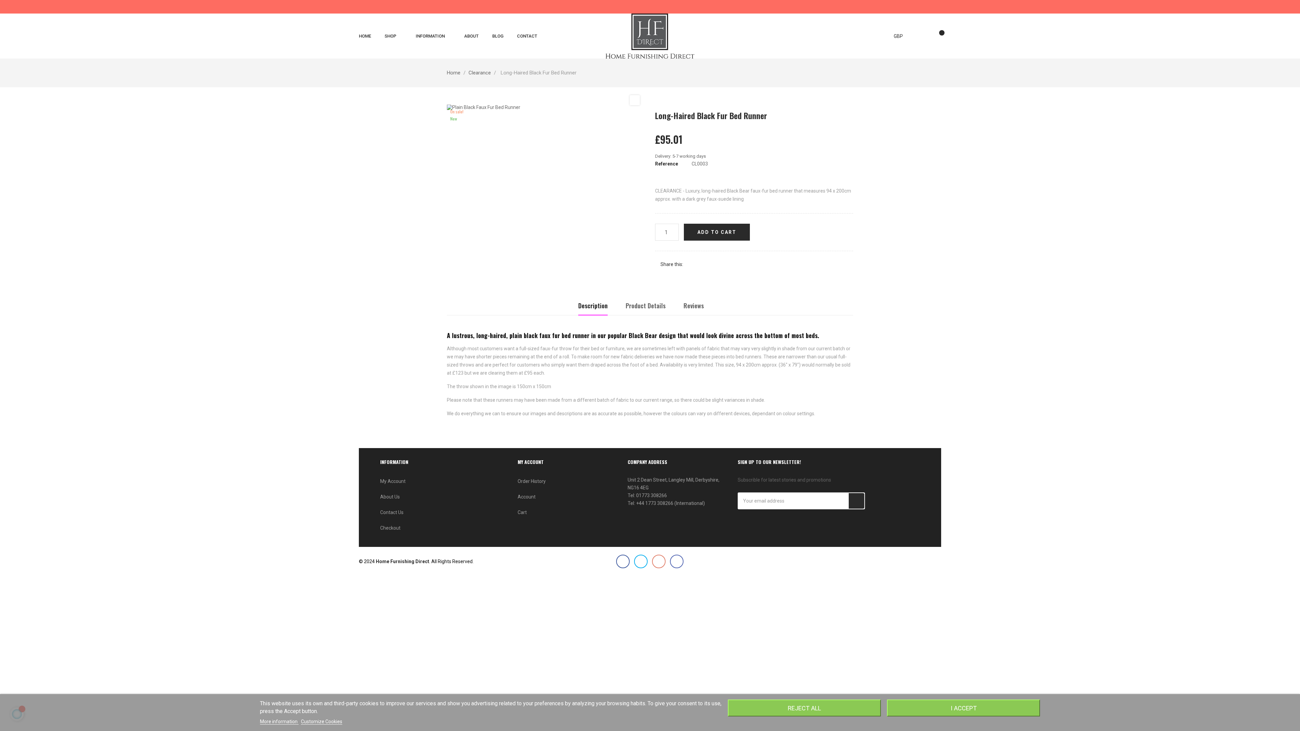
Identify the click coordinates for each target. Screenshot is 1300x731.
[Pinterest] (712, 264)
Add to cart (716, 232)
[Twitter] (641, 561)
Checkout (390, 528)
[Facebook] (623, 561)
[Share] (691, 264)
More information (279, 721)
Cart (522, 512)
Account (527, 497)
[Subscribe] (856, 501)
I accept (964, 708)
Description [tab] (593, 305)
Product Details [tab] (646, 305)
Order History (532, 481)
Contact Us (392, 512)
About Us (390, 497)
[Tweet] (701, 264)
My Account (393, 481)
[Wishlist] (938, 36)
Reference (666, 164)
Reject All (804, 708)
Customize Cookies (321, 721)
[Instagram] (677, 561)
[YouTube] (659, 561)
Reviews (694, 305)
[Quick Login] (924, 36)
